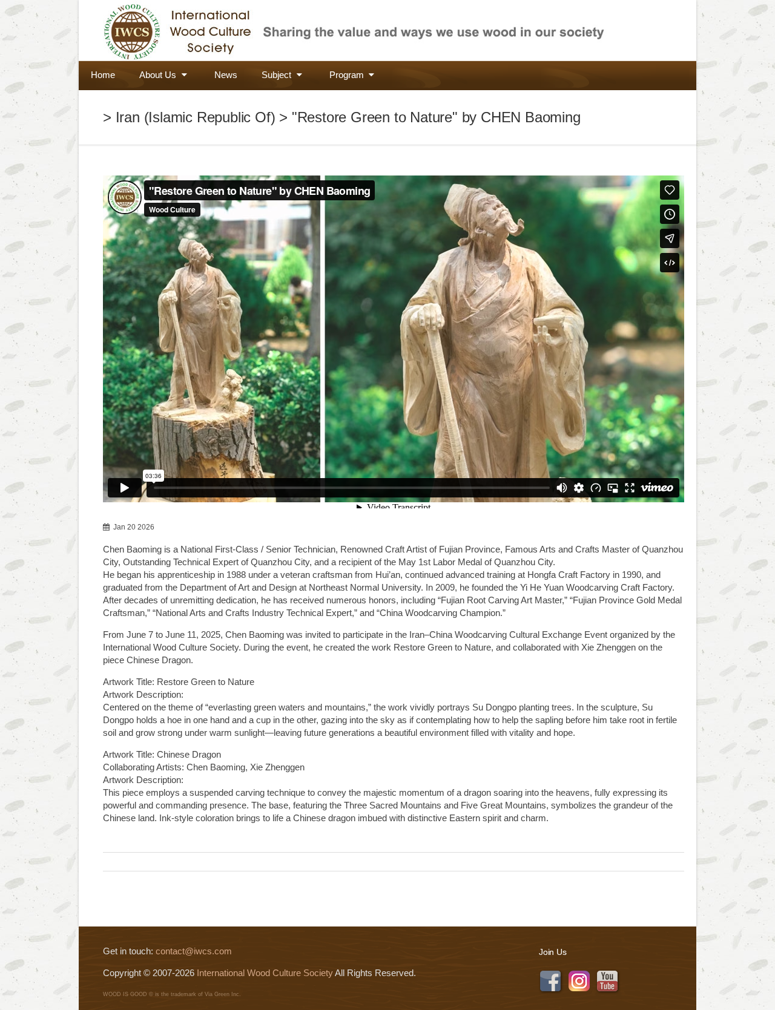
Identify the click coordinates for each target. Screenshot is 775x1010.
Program (347, 75)
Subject (278, 75)
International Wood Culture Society (265, 973)
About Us (159, 75)
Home (103, 75)
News (225, 75)
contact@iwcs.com (194, 951)
